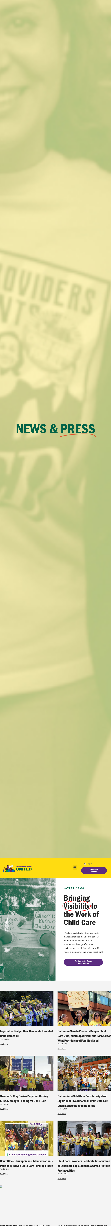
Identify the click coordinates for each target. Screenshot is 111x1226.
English (89, 864)
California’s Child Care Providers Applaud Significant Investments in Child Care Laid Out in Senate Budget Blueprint (83, 1101)
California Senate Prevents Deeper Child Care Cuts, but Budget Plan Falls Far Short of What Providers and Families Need (84, 1035)
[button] (75, 867)
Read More (4, 1044)
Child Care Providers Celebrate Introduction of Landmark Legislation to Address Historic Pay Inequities (84, 1165)
